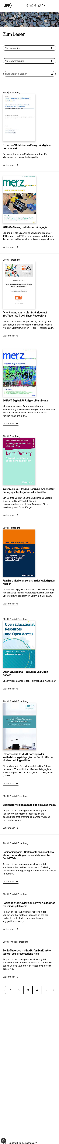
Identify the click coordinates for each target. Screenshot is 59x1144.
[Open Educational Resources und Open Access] (19, 644)
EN (43, 5)
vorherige (6, 990)
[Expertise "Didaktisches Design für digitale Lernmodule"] (19, 117)
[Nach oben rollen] (53, 1138)
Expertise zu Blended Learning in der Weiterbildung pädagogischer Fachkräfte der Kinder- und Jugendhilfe (28, 757)
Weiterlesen (9, 165)
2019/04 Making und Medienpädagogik (25, 227)
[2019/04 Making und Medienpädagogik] (19, 199)
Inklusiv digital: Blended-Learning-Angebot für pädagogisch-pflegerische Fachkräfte (28, 490)
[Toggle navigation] (54, 5)
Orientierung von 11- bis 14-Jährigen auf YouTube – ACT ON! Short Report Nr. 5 (25, 314)
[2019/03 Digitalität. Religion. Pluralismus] (19, 372)
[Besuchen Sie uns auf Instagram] (39, 5)
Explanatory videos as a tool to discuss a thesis (29, 804)
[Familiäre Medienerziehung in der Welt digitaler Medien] (19, 553)
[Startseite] (7, 5)
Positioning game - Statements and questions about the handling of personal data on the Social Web (28, 855)
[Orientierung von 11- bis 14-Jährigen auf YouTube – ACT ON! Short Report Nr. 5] (19, 285)
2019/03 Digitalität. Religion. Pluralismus (25, 400)
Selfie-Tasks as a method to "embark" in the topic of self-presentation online (27, 952)
